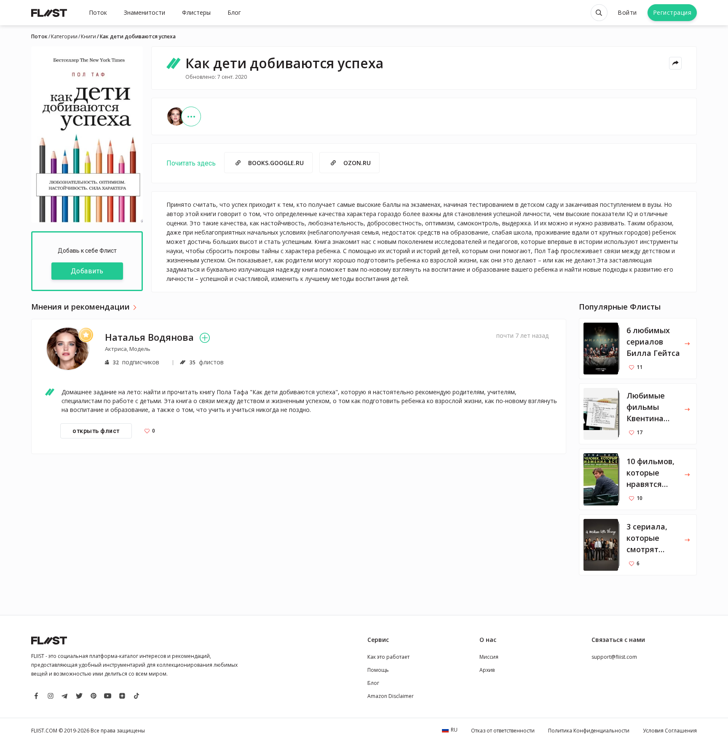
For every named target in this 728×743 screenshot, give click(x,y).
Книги (88, 37)
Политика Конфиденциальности (588, 730)
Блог (234, 12)
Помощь (378, 670)
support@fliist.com (614, 656)
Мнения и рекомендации (80, 307)
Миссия (488, 656)
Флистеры (196, 12)
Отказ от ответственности (503, 730)
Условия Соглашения (670, 730)
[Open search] (599, 13)
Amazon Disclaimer (390, 696)
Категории (64, 37)
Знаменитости (144, 12)
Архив (487, 670)
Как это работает (388, 656)
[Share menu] (675, 63)
